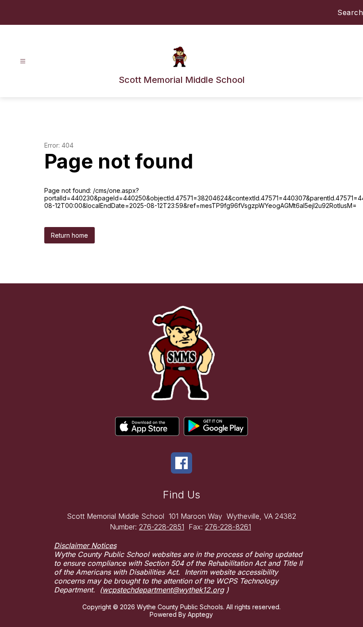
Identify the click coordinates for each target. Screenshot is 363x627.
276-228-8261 (228, 526)
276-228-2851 (161, 526)
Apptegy (200, 614)
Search (350, 12)
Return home (69, 235)
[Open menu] (23, 61)
